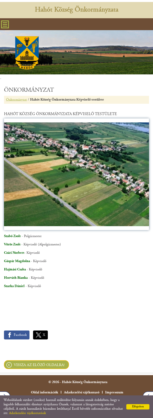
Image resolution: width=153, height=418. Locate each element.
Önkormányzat (16, 100)
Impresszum (114, 392)
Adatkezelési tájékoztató (81, 392)
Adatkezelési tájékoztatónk (27, 413)
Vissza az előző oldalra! (39, 365)
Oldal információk (44, 392)
